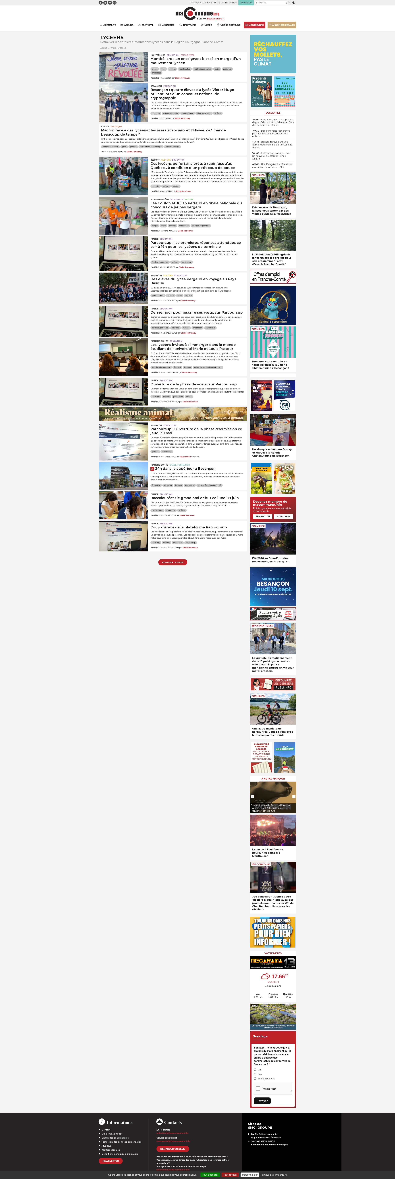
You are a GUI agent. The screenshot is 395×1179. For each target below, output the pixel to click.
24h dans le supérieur (161, 367)
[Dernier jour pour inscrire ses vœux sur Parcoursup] (123, 320)
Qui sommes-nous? (112, 1134)
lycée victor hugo (204, 113)
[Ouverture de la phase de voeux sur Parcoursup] (123, 392)
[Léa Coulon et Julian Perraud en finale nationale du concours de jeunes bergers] (123, 210)
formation (168, 485)
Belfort (155, 160)
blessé (155, 69)
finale (163, 226)
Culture (166, 160)
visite (180, 295)
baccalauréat (157, 510)
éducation (156, 485)
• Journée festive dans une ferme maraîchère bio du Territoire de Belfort (272, 145)
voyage (176, 186)
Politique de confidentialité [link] (274, 1174)
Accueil (104, 48)
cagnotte (155, 186)
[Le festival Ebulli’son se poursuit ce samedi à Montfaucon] (273, 830)
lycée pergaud (158, 295)
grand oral (170, 510)
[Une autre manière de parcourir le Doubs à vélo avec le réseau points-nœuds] (273, 709)
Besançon (156, 86)
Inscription (263, 516)
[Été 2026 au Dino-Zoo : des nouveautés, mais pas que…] (273, 539)
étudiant (177, 367)
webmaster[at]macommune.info (173, 1169)
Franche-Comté (159, 341)
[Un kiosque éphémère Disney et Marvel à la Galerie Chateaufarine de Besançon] (273, 430)
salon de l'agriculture (201, 226)
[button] (287, 2)
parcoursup (186, 262)
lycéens (172, 69)
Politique (116, 126)
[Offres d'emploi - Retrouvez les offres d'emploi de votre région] (273, 283)
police (217, 69)
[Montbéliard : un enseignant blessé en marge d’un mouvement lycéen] (123, 66)
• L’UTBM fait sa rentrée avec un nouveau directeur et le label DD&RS (271, 156)
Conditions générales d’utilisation (120, 1154)
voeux (188, 397)
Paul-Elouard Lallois (202, 69)
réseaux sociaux (172, 147)
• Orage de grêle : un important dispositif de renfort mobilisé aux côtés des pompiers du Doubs (273, 122)
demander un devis (172, 1148)
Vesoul (105, 126)
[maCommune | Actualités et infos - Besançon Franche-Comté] (198, 13)
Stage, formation (180, 465)
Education (173, 55)
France (154, 239)
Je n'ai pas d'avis (266, 1078)
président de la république (151, 147)
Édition (201, 18)
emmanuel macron (110, 147)
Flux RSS (106, 1146)
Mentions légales (111, 1150)
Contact (106, 1130)
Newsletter (111, 1161)
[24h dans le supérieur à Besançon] (123, 476)
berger (155, 226)
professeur (156, 73)
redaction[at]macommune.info (172, 1133)
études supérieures (160, 262)
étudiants (175, 328)
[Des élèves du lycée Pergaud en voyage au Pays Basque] (123, 286)
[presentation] (252, 796)
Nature (189, 199)
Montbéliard (157, 55)
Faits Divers (187, 55)
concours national (170, 113)
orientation (197, 328)
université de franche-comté (209, 485)
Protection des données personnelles (121, 1142)
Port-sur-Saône (159, 199)
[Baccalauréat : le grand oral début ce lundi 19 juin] (123, 505)
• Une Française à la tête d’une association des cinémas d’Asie (272, 165)
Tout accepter (210, 1174)
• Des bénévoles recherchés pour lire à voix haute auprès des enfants (271, 133)
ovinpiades (184, 226)
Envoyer (262, 1101)
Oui (259, 1069)
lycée (163, 69)
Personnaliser (250, 1174)
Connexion (283, 516)
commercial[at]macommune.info (173, 1141)
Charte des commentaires (115, 1138)
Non (260, 1074)
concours (156, 113)
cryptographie (187, 113)
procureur (227, 69)
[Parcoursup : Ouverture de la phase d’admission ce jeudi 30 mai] (123, 436)
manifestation (184, 69)
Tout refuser (230, 1174)
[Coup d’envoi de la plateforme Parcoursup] (123, 535)
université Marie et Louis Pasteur (208, 367)
